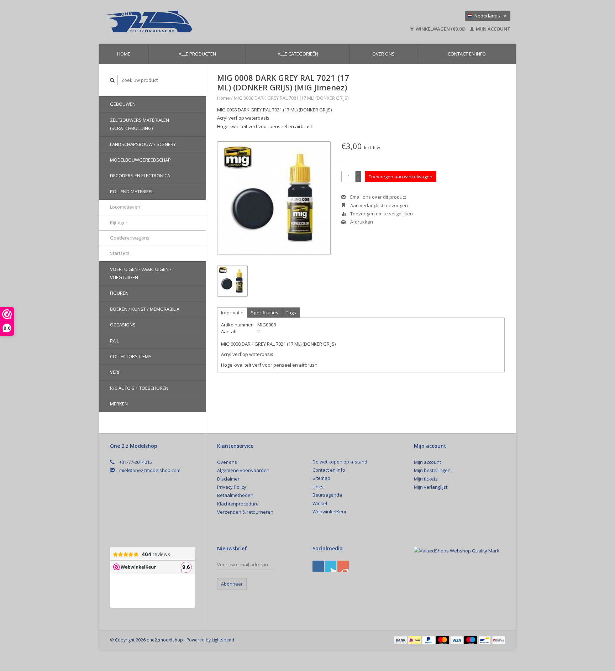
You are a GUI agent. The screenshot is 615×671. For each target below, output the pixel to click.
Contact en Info (467, 54)
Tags (291, 312)
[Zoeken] (112, 80)
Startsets (120, 253)
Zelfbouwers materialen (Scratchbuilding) (139, 124)
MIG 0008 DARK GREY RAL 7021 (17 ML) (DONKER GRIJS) (291, 98)
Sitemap (321, 478)
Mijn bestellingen (432, 470)
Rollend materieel (131, 191)
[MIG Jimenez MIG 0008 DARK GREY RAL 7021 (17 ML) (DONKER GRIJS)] (273, 198)
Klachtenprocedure (238, 503)
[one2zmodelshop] (199, 22)
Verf (115, 372)
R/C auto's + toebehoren (139, 388)
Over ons (383, 54)
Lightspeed (223, 640)
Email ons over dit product (377, 197)
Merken (119, 403)
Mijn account (492, 29)
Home (123, 54)
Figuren (119, 293)
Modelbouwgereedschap (140, 160)
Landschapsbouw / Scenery (143, 144)
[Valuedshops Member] (456, 551)
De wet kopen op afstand (339, 461)
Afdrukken (361, 222)
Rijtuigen (119, 222)
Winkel (319, 503)
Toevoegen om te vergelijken (381, 213)
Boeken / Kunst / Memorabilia (144, 309)
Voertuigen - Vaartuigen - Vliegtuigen (140, 273)
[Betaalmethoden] (401, 639)
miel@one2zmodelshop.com (149, 470)
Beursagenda (327, 495)
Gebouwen (123, 104)
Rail (114, 340)
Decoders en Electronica (140, 175)
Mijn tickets (426, 479)
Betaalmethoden (235, 495)
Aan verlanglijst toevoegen (378, 205)
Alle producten (197, 54)
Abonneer (232, 584)
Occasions (123, 324)
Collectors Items (131, 356)
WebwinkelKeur (329, 511)
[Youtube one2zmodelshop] (343, 566)
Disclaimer (228, 479)
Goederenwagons (129, 238)
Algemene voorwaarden (243, 470)
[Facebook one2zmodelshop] (318, 566)
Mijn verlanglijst (430, 487)
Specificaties (264, 312)
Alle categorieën (298, 54)
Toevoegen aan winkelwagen (400, 176)
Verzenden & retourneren (245, 512)
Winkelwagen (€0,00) (441, 29)
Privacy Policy (231, 487)
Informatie (232, 312)
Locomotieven (125, 207)
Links (318, 486)
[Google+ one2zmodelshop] (330, 566)
